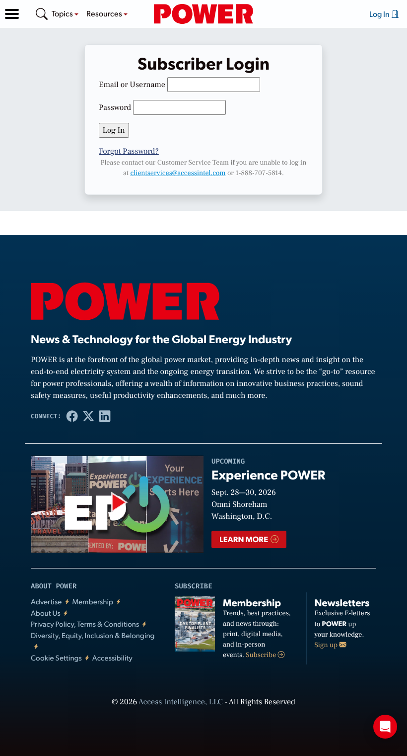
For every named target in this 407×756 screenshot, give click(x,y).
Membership (92, 601)
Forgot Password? (129, 152)
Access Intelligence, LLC (180, 702)
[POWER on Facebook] (72, 416)
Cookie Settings (56, 657)
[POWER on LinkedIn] (105, 416)
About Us (46, 613)
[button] (12, 14)
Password (115, 108)
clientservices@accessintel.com (177, 173)
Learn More (244, 539)
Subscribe (261, 655)
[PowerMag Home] (203, 14)
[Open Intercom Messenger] (385, 727)
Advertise (46, 601)
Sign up (327, 645)
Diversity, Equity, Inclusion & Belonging (93, 635)
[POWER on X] (88, 416)
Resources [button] (105, 13)
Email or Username (132, 85)
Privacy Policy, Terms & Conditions (85, 624)
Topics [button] (63, 13)
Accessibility (112, 657)
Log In (380, 13)
